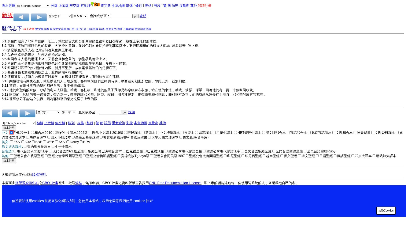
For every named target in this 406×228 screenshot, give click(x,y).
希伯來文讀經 (114, 29)
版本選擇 (8, 5)
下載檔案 (128, 29)
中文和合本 (42, 29)
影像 (129, 5)
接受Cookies (386, 210)
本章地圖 (118, 5)
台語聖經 (92, 29)
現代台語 (80, 29)
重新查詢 (118, 123)
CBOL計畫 (50, 183)
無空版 (75, 5)
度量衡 (184, 5)
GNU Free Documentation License (175, 183)
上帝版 (64, 5)
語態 (175, 5)
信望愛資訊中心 (27, 183)
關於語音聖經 (143, 29)
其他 (193, 5)
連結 (78, 183)
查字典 (106, 5)
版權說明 (39, 174)
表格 (148, 5)
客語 (102, 29)
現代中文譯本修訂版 (62, 29)
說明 (143, 16)
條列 (138, 5)
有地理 (86, 5)
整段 (157, 5)
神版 (54, 5)
